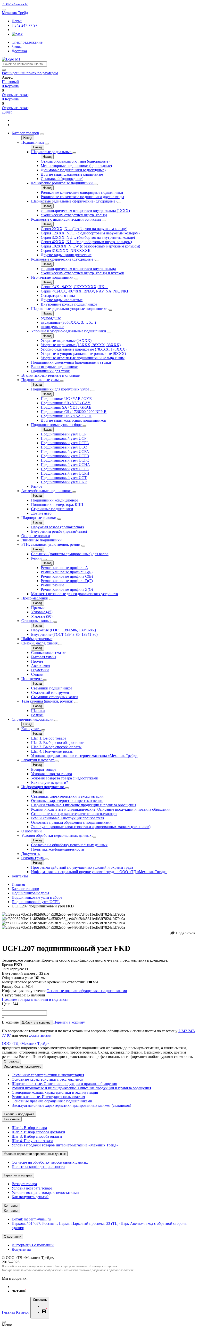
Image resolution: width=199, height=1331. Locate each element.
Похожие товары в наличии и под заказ (34, 999)
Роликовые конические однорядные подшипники (82, 192)
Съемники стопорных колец (54, 697)
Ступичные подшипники (52, 509)
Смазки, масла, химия (39, 643)
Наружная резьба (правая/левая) (57, 527)
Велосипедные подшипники (54, 367)
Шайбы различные (36, 639)
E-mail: (31, 1219)
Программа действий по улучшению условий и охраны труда (82, 867)
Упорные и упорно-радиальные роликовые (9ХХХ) (83, 353)
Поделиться (185, 933)
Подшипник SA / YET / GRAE (66, 407)
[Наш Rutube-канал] (19, 1291)
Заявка (17, 47)
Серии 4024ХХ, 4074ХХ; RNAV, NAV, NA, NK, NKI (84, 291)
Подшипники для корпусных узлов (61, 389)
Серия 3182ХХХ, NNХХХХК (66, 250)
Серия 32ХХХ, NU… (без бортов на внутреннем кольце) (88, 237)
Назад (27, 138)
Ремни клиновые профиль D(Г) (67, 581)
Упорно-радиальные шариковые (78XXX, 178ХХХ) (83, 349)
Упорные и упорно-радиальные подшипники (69, 331)
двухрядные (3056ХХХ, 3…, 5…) (68, 322)
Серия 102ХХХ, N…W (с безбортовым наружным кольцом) (90, 246)
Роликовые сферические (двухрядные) (63, 259)
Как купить (31, 729)
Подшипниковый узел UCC (64, 447)
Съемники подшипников (52, 688)
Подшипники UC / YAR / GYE (66, 398)
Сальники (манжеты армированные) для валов (69, 554)
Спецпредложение (27, 42)
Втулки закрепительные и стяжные (50, 375)
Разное (36, 486)
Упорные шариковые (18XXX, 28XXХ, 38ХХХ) (81, 345)
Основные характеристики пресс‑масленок (67, 801)
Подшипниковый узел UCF (63, 438)
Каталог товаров (25, 133)
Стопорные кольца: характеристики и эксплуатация (74, 814)
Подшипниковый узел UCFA (65, 451)
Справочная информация (32, 719)
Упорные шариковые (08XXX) (66, 340)
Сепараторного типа (58, 295)
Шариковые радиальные (51, 152)
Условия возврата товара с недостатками (64, 778)
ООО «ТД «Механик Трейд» (25, 1043)
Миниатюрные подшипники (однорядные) (76, 166)
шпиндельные (52, 327)
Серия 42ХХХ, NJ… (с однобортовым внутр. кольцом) (86, 242)
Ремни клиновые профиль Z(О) (67, 589)
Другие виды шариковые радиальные (72, 174)
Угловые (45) (41, 612)
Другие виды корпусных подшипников (73, 420)
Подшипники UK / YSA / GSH (66, 416)
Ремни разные (52, 585)
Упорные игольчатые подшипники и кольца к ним (82, 358)
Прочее (37, 661)
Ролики (37, 715)
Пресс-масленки (35, 598)
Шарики (38, 711)
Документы (31, 854)
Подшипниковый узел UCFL (65, 443)
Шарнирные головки (39, 518)
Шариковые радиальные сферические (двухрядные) (74, 201)
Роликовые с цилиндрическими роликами (66, 219)
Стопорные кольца (37, 621)
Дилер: (7, 112)
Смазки (37, 674)
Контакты (20, 876)
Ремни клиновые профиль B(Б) (66, 572)
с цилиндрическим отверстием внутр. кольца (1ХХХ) (85, 211)
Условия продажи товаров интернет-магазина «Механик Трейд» (84, 756)
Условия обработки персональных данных (56, 835)
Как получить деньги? (49, 782)
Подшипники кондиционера (54, 500)
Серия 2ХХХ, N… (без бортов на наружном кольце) (84, 229)
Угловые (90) (41, 616)
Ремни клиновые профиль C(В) (67, 576)
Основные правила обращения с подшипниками (71, 822)
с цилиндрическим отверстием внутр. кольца (78, 269)
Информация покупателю (43, 787)
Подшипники (33, 142)
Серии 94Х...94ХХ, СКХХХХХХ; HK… (74, 287)
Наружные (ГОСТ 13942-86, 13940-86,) (63, 630)
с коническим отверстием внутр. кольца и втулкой (82, 273)
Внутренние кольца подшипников (69, 304)
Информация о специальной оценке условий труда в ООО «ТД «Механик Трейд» (99, 872)
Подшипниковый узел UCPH (65, 473)
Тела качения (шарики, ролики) (47, 701)
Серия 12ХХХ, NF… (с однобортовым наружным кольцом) (90, 233)
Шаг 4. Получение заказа (52, 751)
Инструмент (32, 679)
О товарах (11, 1061)
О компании (31, 831)
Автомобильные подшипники (46, 491)
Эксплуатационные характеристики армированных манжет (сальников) (90, 827)
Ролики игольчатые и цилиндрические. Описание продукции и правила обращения (100, 809)
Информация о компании (33, 1245)
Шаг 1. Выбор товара (48, 738)
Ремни (37, 558)
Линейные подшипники (41, 540)
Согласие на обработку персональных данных (69, 845)
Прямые (37, 608)
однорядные (51, 318)
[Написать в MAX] (17, 34)
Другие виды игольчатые (62, 300)
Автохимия (40, 666)
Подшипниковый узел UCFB (65, 456)
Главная (18, 884)
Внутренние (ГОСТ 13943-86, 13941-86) (64, 634)
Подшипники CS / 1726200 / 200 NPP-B (74, 412)
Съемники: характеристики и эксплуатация (67, 796)
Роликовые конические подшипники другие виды (82, 197)
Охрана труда (33, 858)
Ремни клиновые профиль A (64, 568)
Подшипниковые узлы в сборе (57, 425)
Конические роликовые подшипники (62, 183)
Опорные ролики (35, 536)
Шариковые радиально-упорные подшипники (69, 309)
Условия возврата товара (51, 774)
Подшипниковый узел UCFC (65, 460)
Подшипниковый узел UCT (64, 478)
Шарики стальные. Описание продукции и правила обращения (83, 805)
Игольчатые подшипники (53, 277)
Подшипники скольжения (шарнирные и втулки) (71, 362)
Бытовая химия (43, 657)
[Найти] (4, 70)
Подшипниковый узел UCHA (65, 465)
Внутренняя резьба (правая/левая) (59, 531)
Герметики (40, 670)
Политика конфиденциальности (57, 849)
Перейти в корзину (69, 1022)
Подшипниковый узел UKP (64, 482)
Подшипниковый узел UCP (63, 434)
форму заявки (40, 1035)
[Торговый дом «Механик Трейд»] (11, 59)
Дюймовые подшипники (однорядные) (73, 170)
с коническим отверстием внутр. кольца (74, 215)
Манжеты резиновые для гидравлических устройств (74, 594)
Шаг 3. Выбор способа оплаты (56, 747)
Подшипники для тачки (50, 371)
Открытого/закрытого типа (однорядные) (75, 161)
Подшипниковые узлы (40, 380)
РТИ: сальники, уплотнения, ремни (51, 544)
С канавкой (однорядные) (62, 179)
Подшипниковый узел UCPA (65, 469)
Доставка (19, 51)
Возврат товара (43, 769)
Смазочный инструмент (51, 692)
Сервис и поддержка (19, 1114)
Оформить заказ (15, 95)
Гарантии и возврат (38, 760)
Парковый (10, 82)
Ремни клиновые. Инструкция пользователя (67, 818)
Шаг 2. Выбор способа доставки (57, 742)
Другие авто (41, 513)
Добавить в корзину (36, 1022)
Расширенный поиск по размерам (30, 73)
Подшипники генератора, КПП (57, 504)
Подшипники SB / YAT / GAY (66, 403)
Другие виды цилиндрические (66, 255)
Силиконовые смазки (48, 653)
